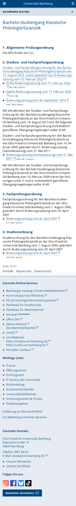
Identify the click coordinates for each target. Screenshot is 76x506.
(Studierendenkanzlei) (21, 328)
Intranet (11, 314)
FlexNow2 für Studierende (23, 305)
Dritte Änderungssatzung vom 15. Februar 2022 (38, 83)
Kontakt (8, 271)
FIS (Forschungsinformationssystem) (31, 300)
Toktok (28, 483)
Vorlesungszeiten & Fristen (24, 399)
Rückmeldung (15, 385)
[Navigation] (5, 4)
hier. (31, 53)
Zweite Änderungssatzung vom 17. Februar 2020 (38, 92)
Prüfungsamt (15, 375)
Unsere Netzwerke (18, 461)
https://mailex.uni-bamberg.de (27, 341)
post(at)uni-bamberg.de (28, 456)
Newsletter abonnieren (19, 493)
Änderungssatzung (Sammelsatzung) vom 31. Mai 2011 (39, 157)
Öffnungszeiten (16, 370)
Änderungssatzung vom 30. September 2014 (36, 100)
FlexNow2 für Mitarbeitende (25, 310)
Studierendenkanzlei (20, 389)
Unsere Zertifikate (18, 466)
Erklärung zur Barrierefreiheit (22, 411)
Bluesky (21, 483)
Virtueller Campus (18, 350)
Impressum (23, 271)
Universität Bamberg (38, 3)
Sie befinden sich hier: (16, 11)
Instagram (6, 483)
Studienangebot (17, 403)
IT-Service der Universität (23, 380)
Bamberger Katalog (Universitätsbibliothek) (35, 291)
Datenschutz (42, 271)
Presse (10, 366)
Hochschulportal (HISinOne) (25, 296)
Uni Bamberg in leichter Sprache (24, 417)
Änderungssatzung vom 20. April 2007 (31, 219)
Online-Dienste (16, 324)
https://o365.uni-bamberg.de (25, 345)
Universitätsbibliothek (21, 394)
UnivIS (10, 333)
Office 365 (12, 319)
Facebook (13, 483)
